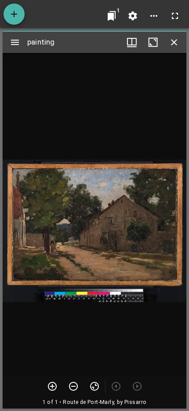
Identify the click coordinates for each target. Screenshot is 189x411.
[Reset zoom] (94, 386)
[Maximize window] (153, 42)
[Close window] (174, 42)
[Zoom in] (52, 386)
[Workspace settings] (132, 15)
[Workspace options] (153, 15)
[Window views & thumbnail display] (131, 42)
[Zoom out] (73, 386)
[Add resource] (14, 14)
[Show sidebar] (14, 42)
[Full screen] (174, 15)
